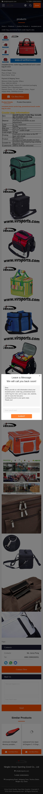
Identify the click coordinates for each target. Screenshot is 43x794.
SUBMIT (21, 416)
